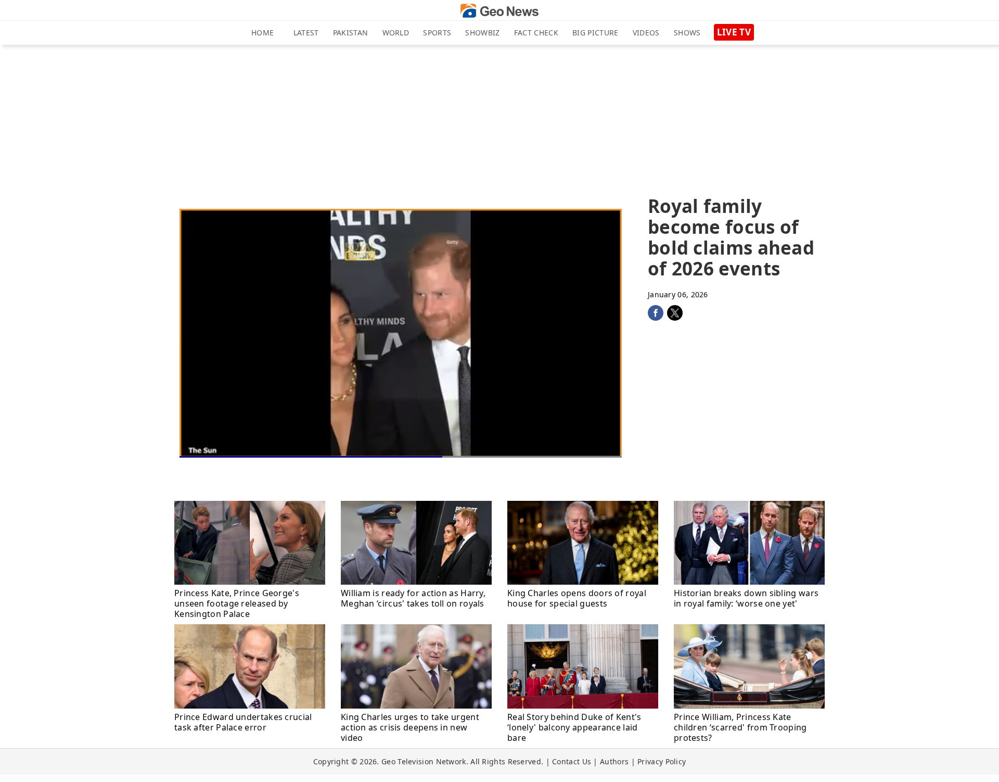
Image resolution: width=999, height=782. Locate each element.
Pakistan (350, 32)
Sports (437, 32)
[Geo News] (499, 11)
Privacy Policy (661, 761)
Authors (614, 761)
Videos (646, 32)
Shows (687, 32)
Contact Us (571, 761)
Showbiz (482, 32)
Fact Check (536, 32)
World (395, 32)
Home (262, 32)
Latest (306, 32)
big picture (595, 32)
